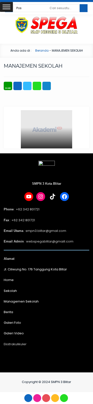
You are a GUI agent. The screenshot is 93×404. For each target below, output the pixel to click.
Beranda (41, 50)
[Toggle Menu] (6, 6)
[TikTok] (52, 196)
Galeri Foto (12, 322)
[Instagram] (40, 196)
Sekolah (10, 290)
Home (9, 280)
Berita (8, 312)
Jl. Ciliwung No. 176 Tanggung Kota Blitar (35, 269)
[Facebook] (64, 196)
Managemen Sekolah (21, 301)
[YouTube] (28, 196)
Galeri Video (14, 333)
